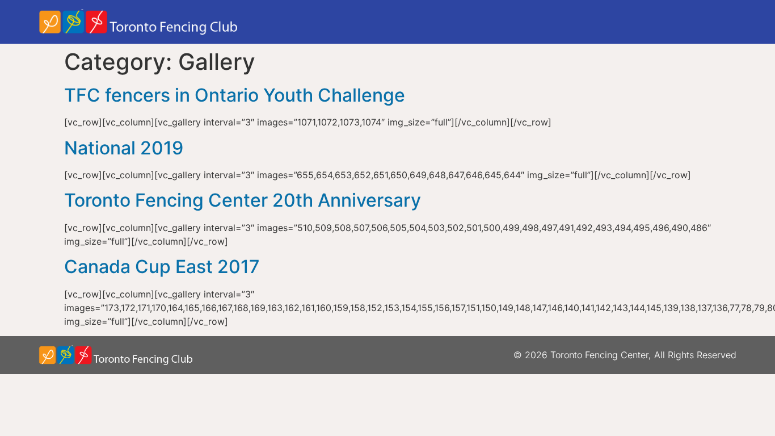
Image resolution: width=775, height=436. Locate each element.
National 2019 (123, 148)
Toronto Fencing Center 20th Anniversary (242, 200)
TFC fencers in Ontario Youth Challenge (234, 95)
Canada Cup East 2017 (162, 266)
